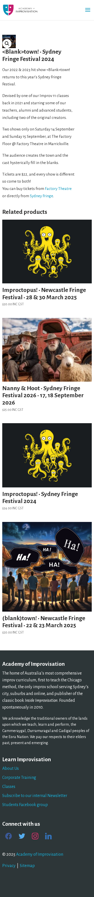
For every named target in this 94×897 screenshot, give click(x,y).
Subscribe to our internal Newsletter (34, 795)
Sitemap (27, 865)
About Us (10, 768)
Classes (8, 786)
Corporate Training (19, 777)
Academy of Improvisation (39, 854)
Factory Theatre (58, 188)
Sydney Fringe (41, 196)
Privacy (9, 865)
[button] (7, 43)
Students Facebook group (25, 805)
